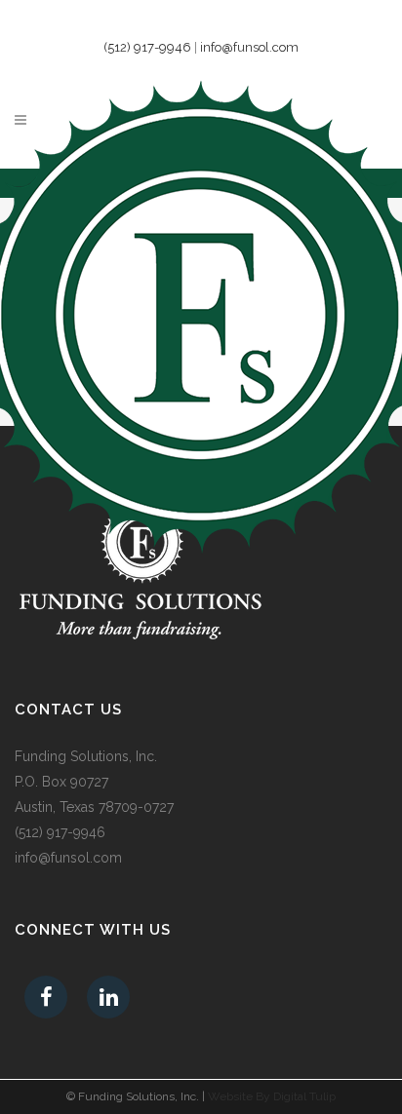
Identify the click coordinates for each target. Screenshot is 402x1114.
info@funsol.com (249, 47)
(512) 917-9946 (147, 47)
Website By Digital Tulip (272, 1096)
